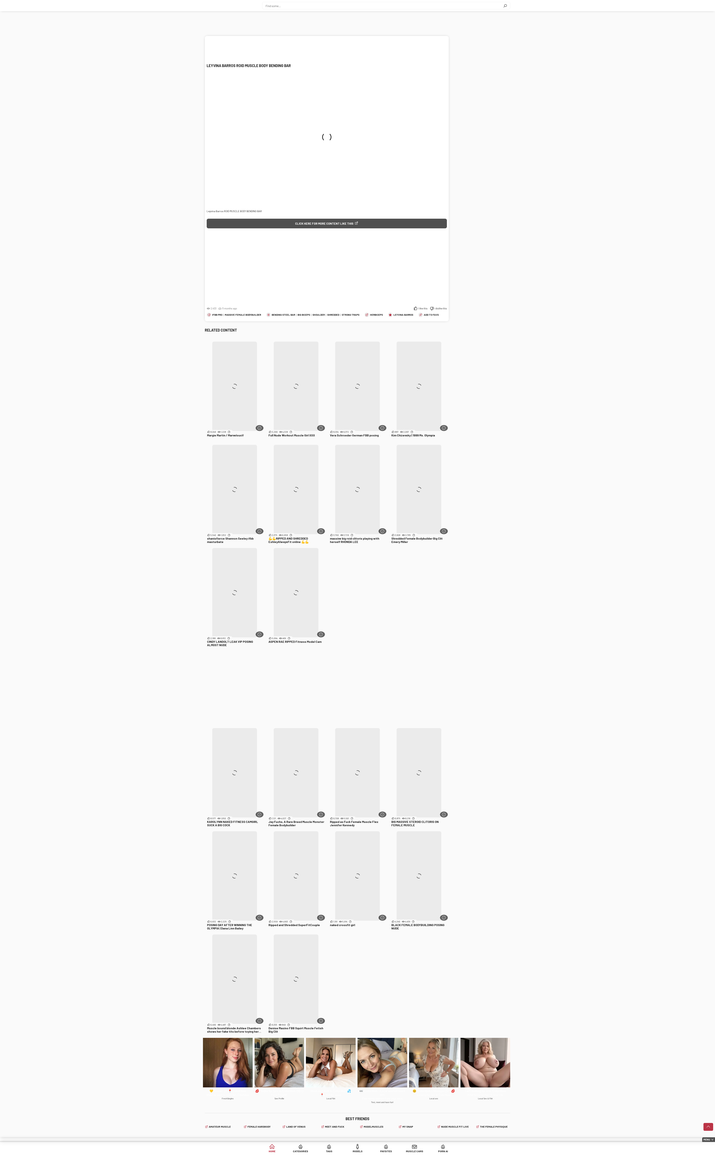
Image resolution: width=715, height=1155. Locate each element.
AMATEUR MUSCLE (220, 1126)
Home (272, 1151)
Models (358, 1151)
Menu (706, 1139)
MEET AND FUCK (334, 1126)
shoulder (318, 314)
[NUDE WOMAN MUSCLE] (225, 5)
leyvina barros (403, 314)
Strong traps (350, 314)
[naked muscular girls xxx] (325, 49)
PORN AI (443, 1151)
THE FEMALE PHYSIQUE (494, 1126)
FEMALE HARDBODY (259, 1126)
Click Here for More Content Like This (324, 223)
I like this (423, 308)
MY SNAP (407, 1126)
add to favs (431, 314)
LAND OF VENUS (296, 1126)
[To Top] (708, 1127)
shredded (333, 314)
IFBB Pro (217, 314)
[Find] (505, 6)
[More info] (259, 428)
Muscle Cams (414, 1151)
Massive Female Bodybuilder (243, 314)
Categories (300, 1151)
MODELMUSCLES (373, 1126)
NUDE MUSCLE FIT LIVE (455, 1126)
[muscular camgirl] (326, 269)
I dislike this (440, 308)
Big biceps (304, 314)
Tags (329, 1151)
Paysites (386, 1151)
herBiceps (376, 314)
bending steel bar (283, 314)
